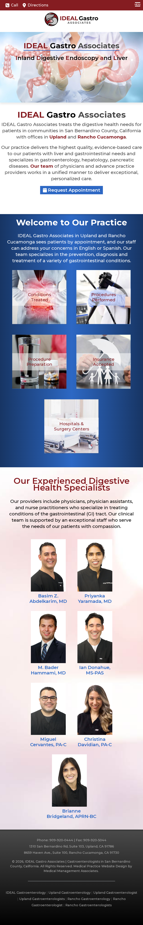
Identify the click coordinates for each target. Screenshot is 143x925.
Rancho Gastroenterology (88, 899)
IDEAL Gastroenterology (26, 893)
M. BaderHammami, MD (48, 670)
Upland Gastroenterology (69, 893)
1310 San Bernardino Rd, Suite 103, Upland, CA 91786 (71, 846)
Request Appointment (73, 190)
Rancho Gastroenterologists (88, 905)
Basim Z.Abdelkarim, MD (48, 598)
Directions (37, 5)
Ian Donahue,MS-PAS (94, 670)
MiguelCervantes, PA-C (48, 741)
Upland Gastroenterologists (42, 899)
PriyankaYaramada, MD (95, 598)
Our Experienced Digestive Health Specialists (72, 484)
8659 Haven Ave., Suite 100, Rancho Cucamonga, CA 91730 (71, 853)
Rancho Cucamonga (102, 137)
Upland (57, 137)
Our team (41, 166)
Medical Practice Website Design (100, 866)
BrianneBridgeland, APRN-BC (71, 813)
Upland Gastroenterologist (115, 893)
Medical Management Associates (71, 871)
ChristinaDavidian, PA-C (95, 741)
